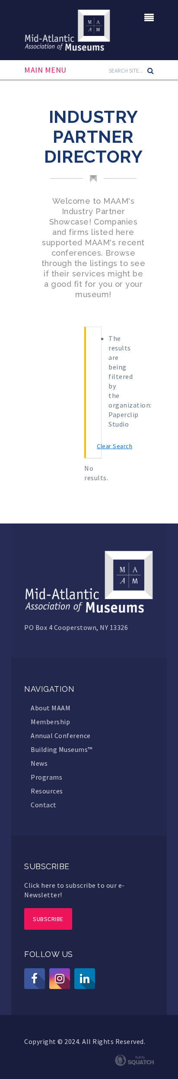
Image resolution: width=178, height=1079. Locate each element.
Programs (46, 777)
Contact (44, 804)
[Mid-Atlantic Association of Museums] (67, 29)
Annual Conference (61, 735)
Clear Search (114, 446)
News (39, 763)
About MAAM (50, 707)
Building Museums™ (61, 749)
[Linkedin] (84, 978)
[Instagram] (59, 978)
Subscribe (48, 919)
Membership (50, 721)
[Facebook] (34, 978)
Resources (47, 791)
